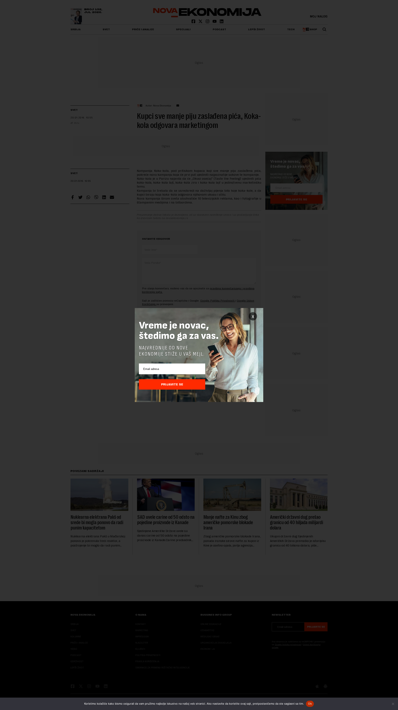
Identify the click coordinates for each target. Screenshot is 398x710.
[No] (393, 704)
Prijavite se (172, 384)
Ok (310, 703)
